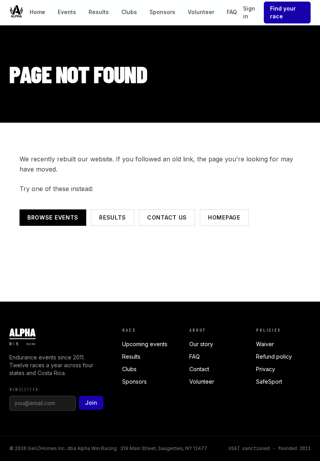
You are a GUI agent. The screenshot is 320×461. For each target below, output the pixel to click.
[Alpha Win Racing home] (16, 12)
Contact (199, 369)
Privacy (265, 369)
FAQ (232, 12)
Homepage (224, 217)
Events (67, 12)
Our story (201, 344)
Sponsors (162, 12)
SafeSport (269, 381)
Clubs (129, 12)
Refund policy (274, 356)
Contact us (167, 217)
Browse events (52, 217)
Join (91, 402)
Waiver (265, 344)
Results (99, 12)
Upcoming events (144, 344)
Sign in (249, 12)
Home (37, 12)
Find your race (283, 12)
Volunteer (201, 12)
